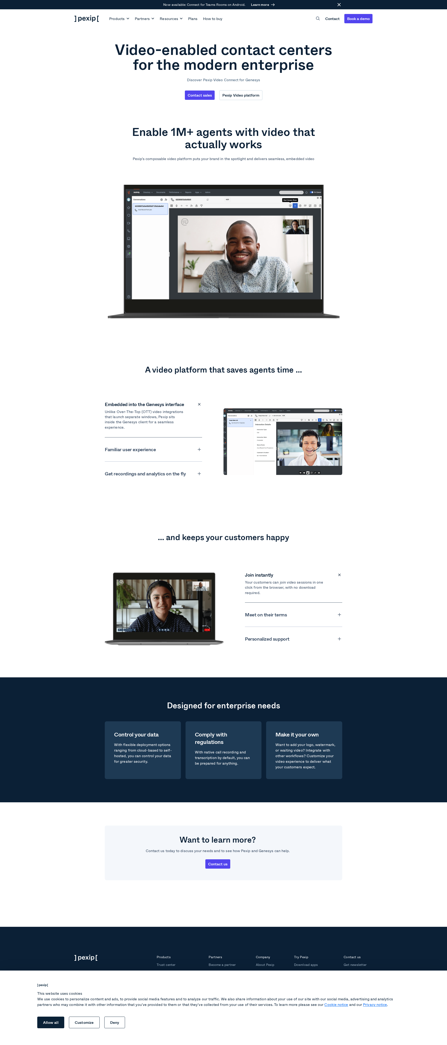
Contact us (217, 864)
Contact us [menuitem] (352, 956)
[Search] (318, 18)
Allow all (50, 1022)
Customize (84, 1022)
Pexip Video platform (240, 95)
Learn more (260, 4)
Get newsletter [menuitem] (355, 964)
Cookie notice (336, 1004)
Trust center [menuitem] (166, 964)
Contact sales (200, 95)
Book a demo (358, 18)
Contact (332, 18)
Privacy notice (375, 1004)
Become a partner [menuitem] (222, 964)
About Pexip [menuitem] (265, 964)
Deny (114, 1022)
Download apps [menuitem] (306, 964)
